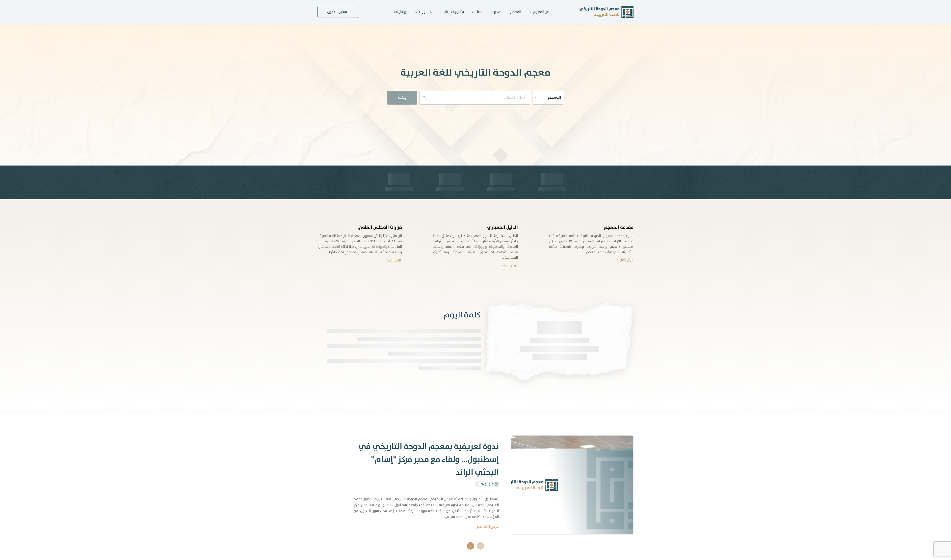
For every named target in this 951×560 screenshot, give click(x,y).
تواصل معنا (399, 12)
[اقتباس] (504, 379)
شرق (583, 348)
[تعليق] (510, 379)
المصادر (515, 12)
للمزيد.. (475, 389)
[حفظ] (498, 379)
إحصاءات (477, 12)
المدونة (496, 12)
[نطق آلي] (517, 379)
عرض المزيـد (625, 260)
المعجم (554, 97)
